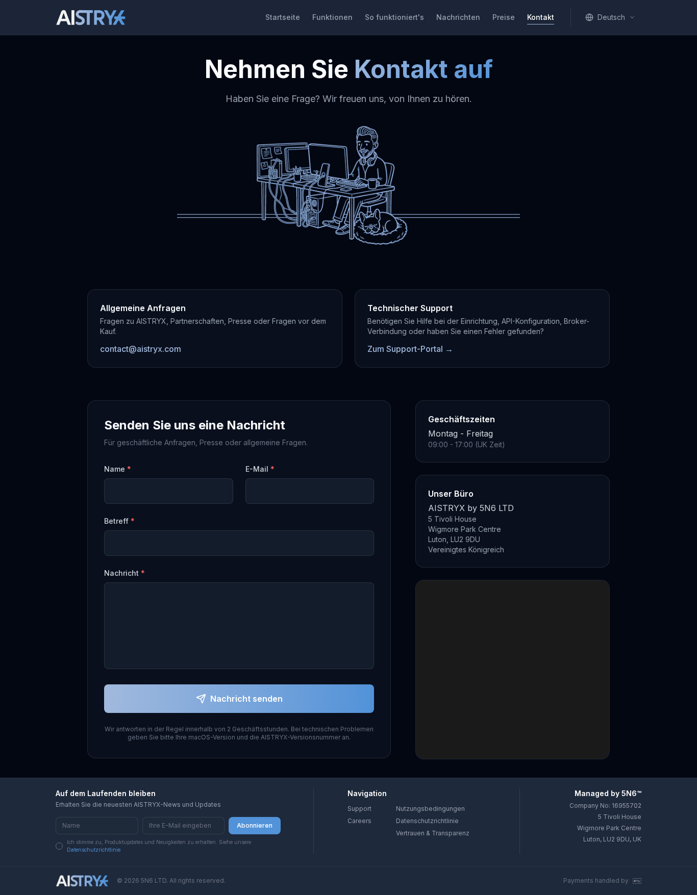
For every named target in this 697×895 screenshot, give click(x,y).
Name (117, 469)
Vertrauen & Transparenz (432, 833)
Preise (503, 17)
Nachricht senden (246, 699)
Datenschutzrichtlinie (93, 850)
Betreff (119, 521)
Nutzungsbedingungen (430, 808)
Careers (359, 821)
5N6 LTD (153, 880)
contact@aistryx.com (140, 349)
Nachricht (124, 573)
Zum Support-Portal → (410, 349)
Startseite (282, 17)
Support (359, 808)
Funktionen (332, 17)
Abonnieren (254, 825)
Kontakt (540, 17)
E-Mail (260, 469)
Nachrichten (458, 17)
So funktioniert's (394, 17)
